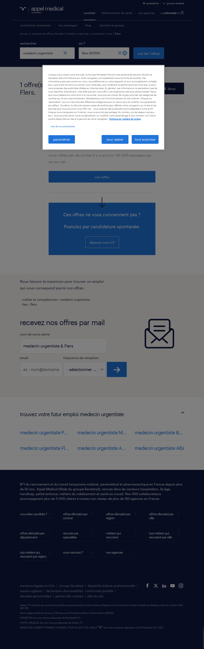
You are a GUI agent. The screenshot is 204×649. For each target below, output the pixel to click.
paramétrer (61, 139)
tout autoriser (145, 139)
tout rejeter (115, 139)
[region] (103, 107)
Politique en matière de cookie (125, 119)
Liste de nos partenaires (62, 126)
